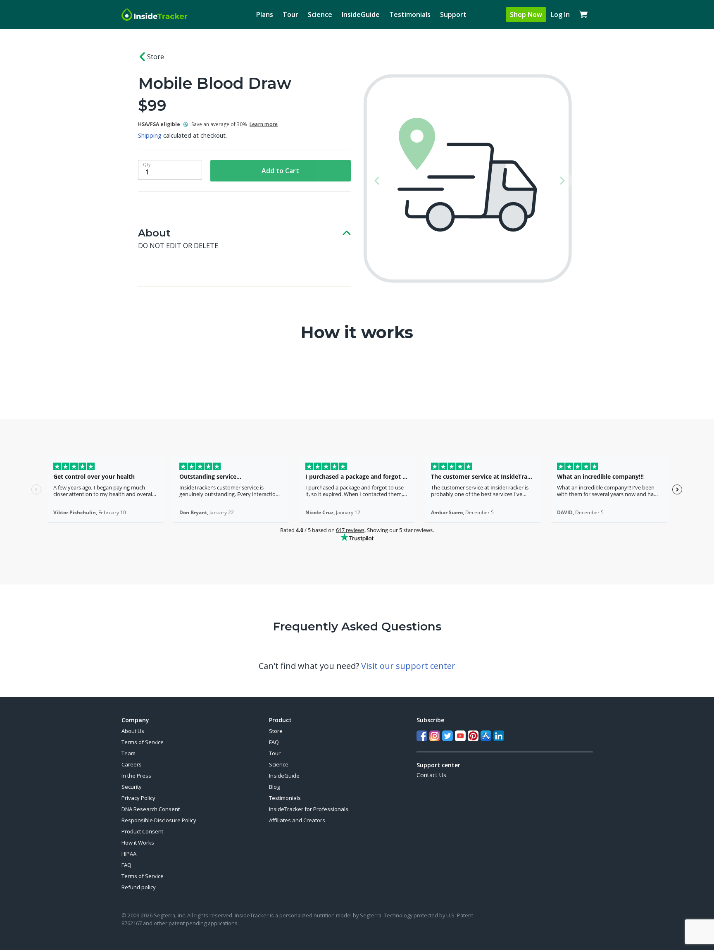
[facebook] (421, 735)
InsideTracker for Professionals (308, 809)
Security (131, 786)
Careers (131, 764)
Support (453, 14)
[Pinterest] (473, 735)
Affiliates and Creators (297, 820)
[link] (583, 14)
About (154, 233)
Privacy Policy (138, 798)
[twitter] (447, 735)
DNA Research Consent (150, 809)
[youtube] (460, 735)
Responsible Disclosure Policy (158, 820)
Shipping (150, 135)
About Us (132, 731)
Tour (290, 14)
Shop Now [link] (526, 14)
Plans (264, 14)
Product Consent (142, 831)
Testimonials (410, 14)
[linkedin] (498, 735)
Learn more (264, 124)
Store (155, 56)
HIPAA (128, 853)
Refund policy (138, 887)
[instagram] (434, 735)
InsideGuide (361, 14)
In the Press (136, 775)
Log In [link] (560, 14)
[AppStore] (486, 735)
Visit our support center (408, 665)
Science (320, 14)
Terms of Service (142, 742)
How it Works (137, 842)
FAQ (126, 865)
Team (128, 753)
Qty (146, 164)
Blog (274, 786)
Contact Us (431, 775)
